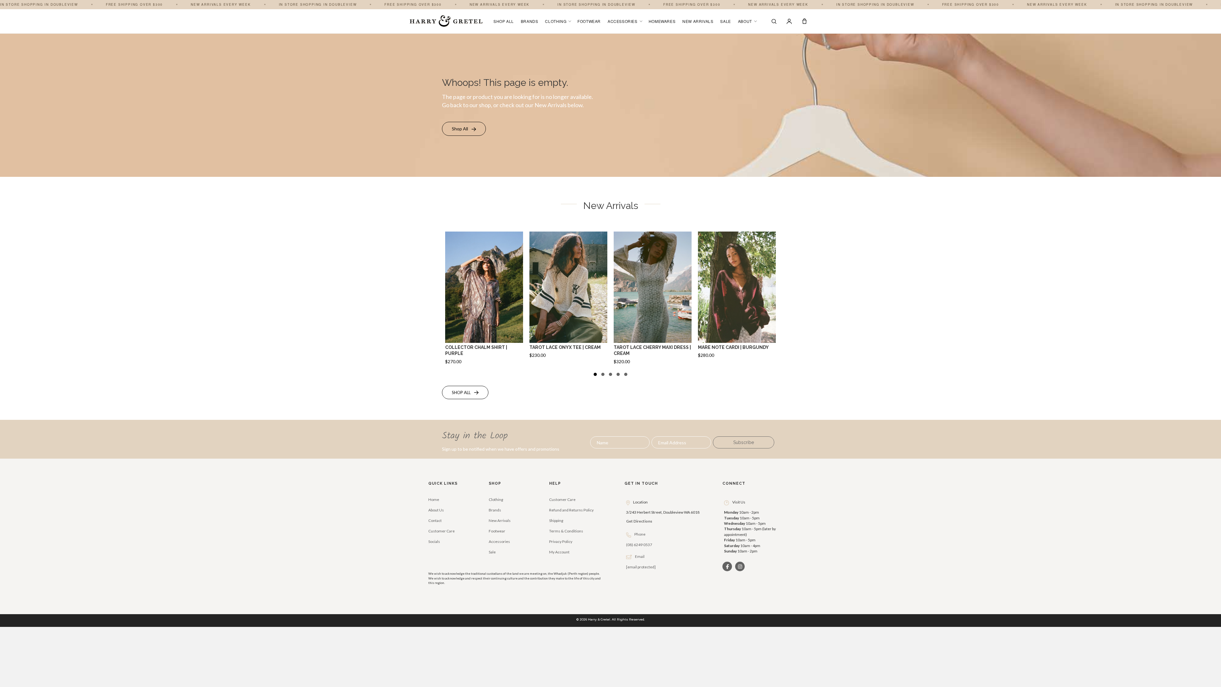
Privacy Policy (560, 541)
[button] (464, 129)
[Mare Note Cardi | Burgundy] (737, 300)
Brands (529, 21)
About (745, 21)
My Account (559, 552)
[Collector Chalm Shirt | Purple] (484, 300)
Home (433, 499)
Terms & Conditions (566, 531)
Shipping (556, 520)
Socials (434, 541)
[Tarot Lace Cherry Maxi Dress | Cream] (653, 300)
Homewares (662, 21)
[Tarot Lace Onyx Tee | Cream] (568, 300)
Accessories (623, 21)
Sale (725, 21)
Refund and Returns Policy (571, 510)
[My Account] (789, 21)
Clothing (555, 21)
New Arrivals (697, 21)
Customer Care (441, 531)
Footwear (589, 21)
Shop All (503, 21)
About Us (436, 510)
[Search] (774, 21)
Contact (435, 520)
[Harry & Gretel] (446, 21)
